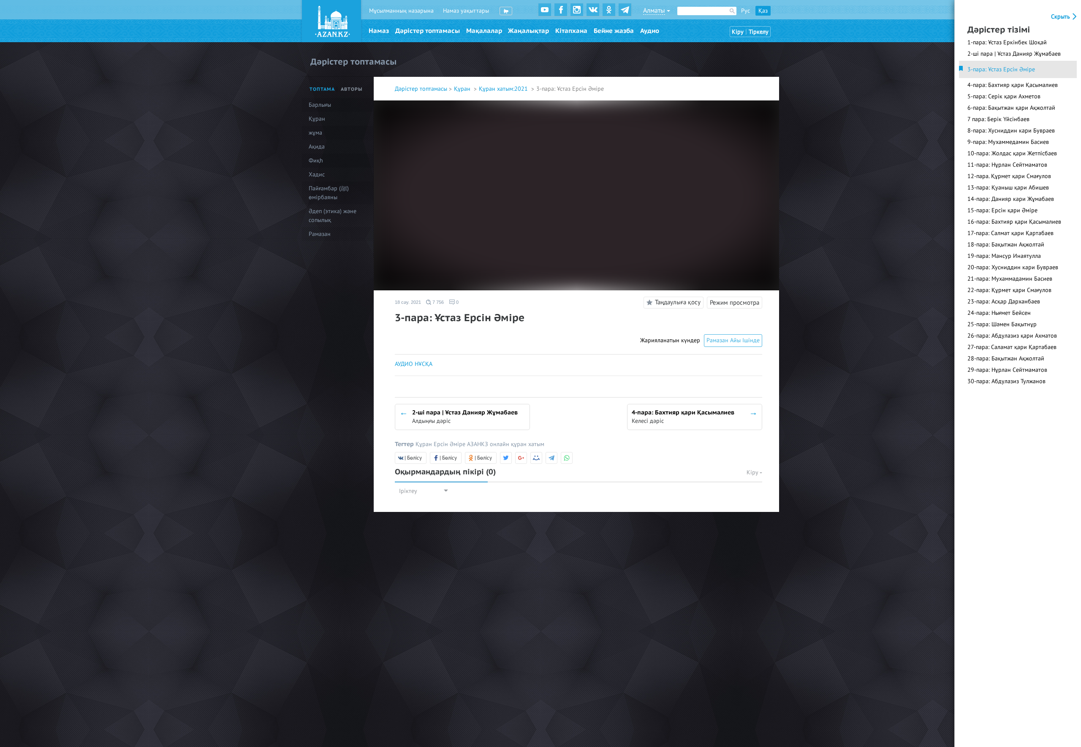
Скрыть (1061, 16)
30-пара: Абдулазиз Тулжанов (1006, 381)
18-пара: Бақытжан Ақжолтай (1005, 244)
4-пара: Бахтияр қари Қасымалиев (1012, 85)
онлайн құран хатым (517, 444)
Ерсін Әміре (450, 444)
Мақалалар (484, 31)
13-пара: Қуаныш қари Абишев (1008, 187)
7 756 (437, 302)
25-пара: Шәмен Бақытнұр (1002, 324)
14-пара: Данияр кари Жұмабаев (1010, 199)
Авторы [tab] (352, 89)
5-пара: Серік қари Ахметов (1003, 96)
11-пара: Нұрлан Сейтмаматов (1007, 164)
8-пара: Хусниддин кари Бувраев (1011, 130)
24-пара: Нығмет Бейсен (999, 313)
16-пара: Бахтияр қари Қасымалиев (1014, 221)
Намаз (379, 31)
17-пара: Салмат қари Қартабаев (1010, 233)
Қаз (763, 10)
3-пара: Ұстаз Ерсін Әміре (1001, 69)
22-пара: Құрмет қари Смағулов (1009, 290)
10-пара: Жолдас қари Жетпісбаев (1012, 153)
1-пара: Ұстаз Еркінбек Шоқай (1007, 42)
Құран (463, 88)
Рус (745, 10)
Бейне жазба (614, 31)
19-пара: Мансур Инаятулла (1004, 256)
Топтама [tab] (322, 89)
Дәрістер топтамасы (427, 31)
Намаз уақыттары (466, 10)
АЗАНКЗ (478, 444)
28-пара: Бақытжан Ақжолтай (1005, 358)
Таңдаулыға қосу (678, 302)
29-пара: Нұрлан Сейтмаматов (1007, 370)
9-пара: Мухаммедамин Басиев (1008, 142)
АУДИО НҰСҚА (413, 364)
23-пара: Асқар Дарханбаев (1003, 301)
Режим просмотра (734, 302)
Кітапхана (571, 31)
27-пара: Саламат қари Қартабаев (1012, 347)
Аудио (649, 31)
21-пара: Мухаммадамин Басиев (1009, 278)
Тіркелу (759, 31)
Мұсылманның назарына (401, 10)
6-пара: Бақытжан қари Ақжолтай (1011, 107)
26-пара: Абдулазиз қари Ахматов (1012, 335)
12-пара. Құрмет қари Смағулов (1009, 176)
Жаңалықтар (528, 31)
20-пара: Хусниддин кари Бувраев (1012, 267)
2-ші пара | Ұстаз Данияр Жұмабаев (1014, 53)
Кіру (738, 31)
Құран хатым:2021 (504, 88)
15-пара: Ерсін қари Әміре (1002, 210)
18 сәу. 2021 (408, 302)
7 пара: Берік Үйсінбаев (998, 119)
